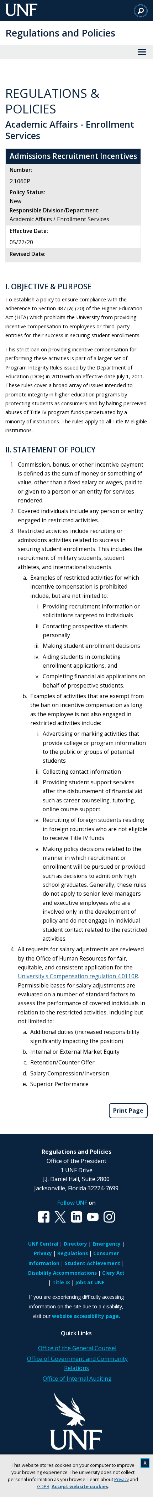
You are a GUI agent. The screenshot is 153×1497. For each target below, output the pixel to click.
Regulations (72, 1253)
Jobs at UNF (89, 1282)
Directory (75, 1243)
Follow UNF (72, 1203)
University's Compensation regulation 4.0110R (78, 976)
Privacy (121, 1479)
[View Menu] (142, 51)
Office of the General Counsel (77, 1348)
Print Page (128, 1110)
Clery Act (113, 1272)
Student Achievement (92, 1263)
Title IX (61, 1282)
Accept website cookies (80, 1486)
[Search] (141, 11)
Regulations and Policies (60, 32)
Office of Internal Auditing (77, 1378)
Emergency (107, 1243)
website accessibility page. (86, 1316)
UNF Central (43, 1243)
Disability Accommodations (62, 1272)
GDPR (43, 1486)
